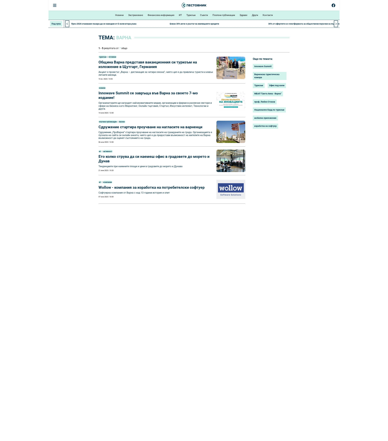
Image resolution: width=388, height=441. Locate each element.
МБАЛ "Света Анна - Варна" (267, 93)
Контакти (268, 15)
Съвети (204, 15)
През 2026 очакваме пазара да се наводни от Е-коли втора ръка (103, 24)
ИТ (180, 15)
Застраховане (135, 15)
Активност (107, 151)
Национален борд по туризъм (269, 110)
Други (255, 15)
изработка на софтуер (265, 126)
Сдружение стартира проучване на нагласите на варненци (150, 127)
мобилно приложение (265, 118)
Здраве (243, 15)
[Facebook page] (333, 6)
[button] (336, 23)
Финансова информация (161, 15)
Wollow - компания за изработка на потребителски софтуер (152, 187)
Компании (107, 182)
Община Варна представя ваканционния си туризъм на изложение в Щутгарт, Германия (148, 64)
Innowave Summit (263, 66)
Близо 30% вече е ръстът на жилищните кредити (194, 24)
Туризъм (191, 15)
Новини (119, 15)
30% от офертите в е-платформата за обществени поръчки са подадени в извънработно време (316, 24)
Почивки (112, 57)
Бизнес (122, 122)
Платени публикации (223, 15)
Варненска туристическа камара (266, 76)
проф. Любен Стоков (264, 102)
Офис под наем (276, 85)
